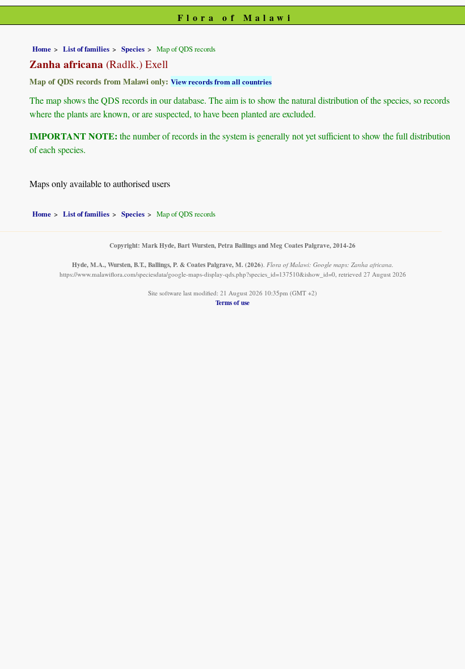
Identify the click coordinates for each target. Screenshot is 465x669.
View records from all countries (221, 81)
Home (41, 49)
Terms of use (232, 302)
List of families (86, 49)
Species (133, 49)
